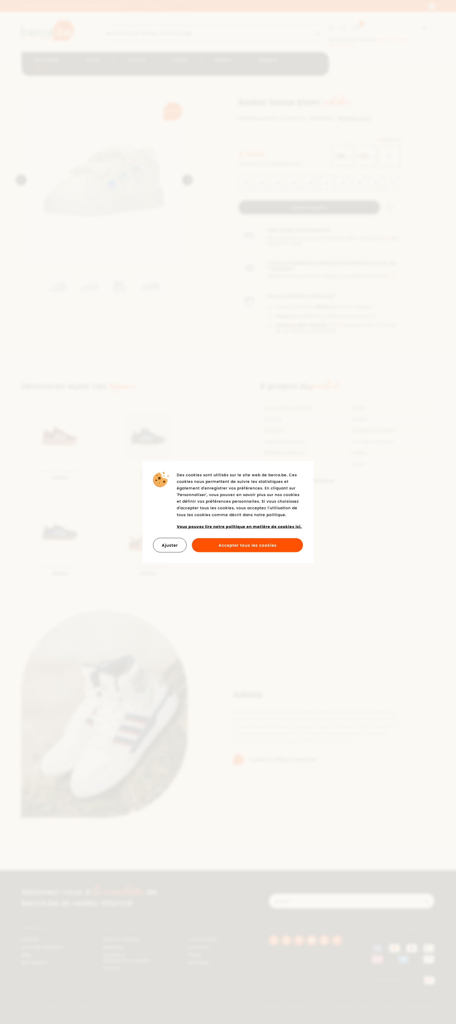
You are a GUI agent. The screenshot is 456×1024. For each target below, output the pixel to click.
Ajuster (170, 545)
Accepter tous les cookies (247, 545)
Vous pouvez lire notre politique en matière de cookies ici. (239, 526)
